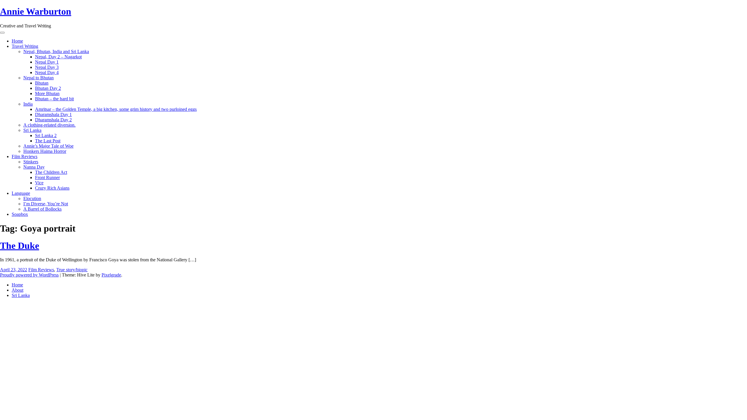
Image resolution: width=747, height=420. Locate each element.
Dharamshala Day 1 (53, 114)
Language (21, 193)
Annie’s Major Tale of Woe (48, 146)
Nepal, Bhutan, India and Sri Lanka (56, 51)
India (28, 104)
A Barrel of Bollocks (42, 208)
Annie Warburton (35, 11)
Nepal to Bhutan (38, 77)
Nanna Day (34, 166)
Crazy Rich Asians (52, 188)
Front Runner (47, 177)
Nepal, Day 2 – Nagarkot (58, 56)
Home (17, 40)
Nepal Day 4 (47, 72)
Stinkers (30, 161)
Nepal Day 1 (47, 62)
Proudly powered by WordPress (29, 274)
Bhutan (41, 82)
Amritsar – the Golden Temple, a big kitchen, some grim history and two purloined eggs (116, 109)
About (17, 290)
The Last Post (47, 140)
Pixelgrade (111, 274)
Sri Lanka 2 (46, 135)
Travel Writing (25, 46)
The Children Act (51, 172)
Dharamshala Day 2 (53, 119)
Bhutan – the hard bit (54, 98)
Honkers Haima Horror (44, 151)
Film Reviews (24, 156)
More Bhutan (47, 93)
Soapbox (20, 214)
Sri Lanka (32, 130)
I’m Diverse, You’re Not (45, 203)
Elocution (32, 198)
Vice (39, 182)
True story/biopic (72, 269)
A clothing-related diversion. (49, 125)
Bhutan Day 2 (48, 88)
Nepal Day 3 (47, 67)
